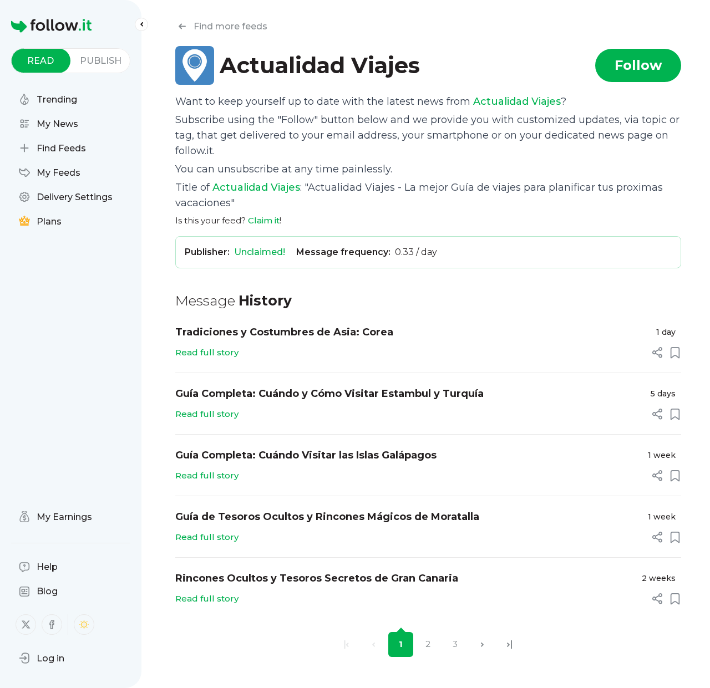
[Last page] (509, 644)
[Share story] (657, 352)
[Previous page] (373, 644)
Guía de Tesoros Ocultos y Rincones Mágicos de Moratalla (327, 517)
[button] (41, 658)
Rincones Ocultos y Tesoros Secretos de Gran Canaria (316, 578)
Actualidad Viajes (517, 101)
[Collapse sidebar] (141, 24)
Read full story (207, 352)
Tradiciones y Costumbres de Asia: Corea (284, 332)
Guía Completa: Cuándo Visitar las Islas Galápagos (306, 455)
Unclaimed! (259, 252)
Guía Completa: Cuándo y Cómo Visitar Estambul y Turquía (329, 394)
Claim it (264, 220)
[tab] (40, 60)
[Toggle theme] (84, 624)
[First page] (346, 644)
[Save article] (675, 352)
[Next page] (482, 644)
